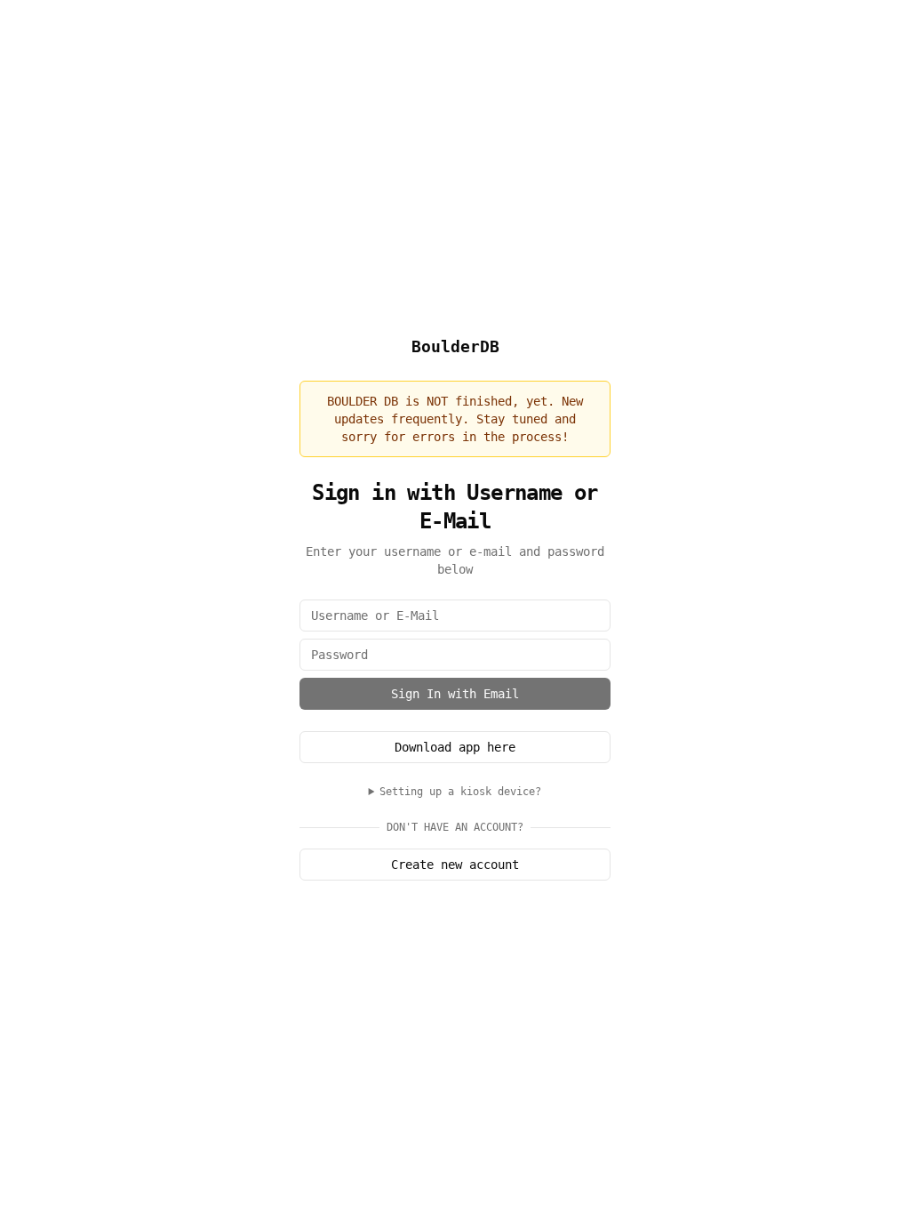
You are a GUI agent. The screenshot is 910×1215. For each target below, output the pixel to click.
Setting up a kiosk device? (460, 791)
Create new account (455, 864)
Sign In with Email (455, 694)
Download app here (455, 747)
